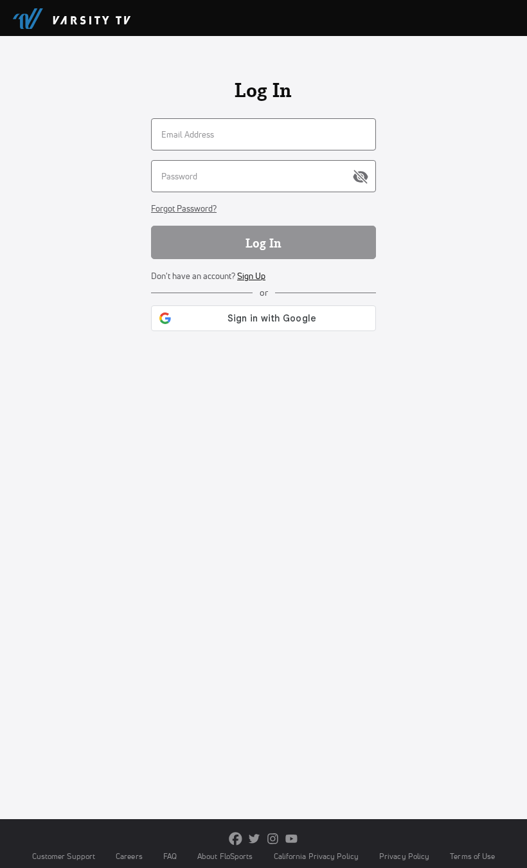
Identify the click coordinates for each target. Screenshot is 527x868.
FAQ (170, 856)
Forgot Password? (184, 208)
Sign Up (251, 276)
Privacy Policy (404, 856)
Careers (129, 856)
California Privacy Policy (316, 856)
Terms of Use (472, 856)
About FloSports (225, 856)
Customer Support (64, 856)
